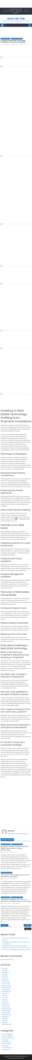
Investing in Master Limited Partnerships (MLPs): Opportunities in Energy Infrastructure (14, 848)
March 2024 (5, 1003)
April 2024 (4, 1001)
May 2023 (4, 1022)
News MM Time (16, 18)
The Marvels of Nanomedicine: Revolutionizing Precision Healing (28, 925)
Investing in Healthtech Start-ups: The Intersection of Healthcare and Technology (16, 900)
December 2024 (6, 985)
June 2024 (5, 997)
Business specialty (5, 38)
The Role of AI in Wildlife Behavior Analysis (5, 925)
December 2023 (6, 1009)
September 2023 (6, 1014)
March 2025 (5, 980)
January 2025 (5, 983)
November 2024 (6, 987)
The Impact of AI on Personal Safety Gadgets (14, 946)
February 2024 (6, 1005)
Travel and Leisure (7, 1047)
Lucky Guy (14, 878)
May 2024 (4, 999)
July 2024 (4, 995)
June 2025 (5, 976)
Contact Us (16, 12)
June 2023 (5, 1020)
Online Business (6, 1042)
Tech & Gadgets (6, 1044)
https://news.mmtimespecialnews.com (18, 834)
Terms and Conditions (8, 11)
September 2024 (6, 991)
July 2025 (4, 974)
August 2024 (5, 993)
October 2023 (6, 1012)
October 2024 (6, 989)
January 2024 (6, 1007)
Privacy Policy (19, 11)
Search (10, 926)
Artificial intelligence (7, 1034)
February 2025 (6, 982)
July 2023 (4, 1018)
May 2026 (4, 968)
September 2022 (6, 1024)
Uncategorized (6, 1049)
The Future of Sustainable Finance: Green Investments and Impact (15, 876)
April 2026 (4, 970)
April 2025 (4, 978)
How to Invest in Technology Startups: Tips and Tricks (16, 949)
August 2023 (5, 1016)
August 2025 (5, 972)
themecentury (20, 1058)
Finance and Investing (17, 38)
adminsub (16, 44)
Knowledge (5, 1040)
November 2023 (6, 1011)
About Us (26, 11)
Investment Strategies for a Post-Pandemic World (15, 947)
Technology (5, 1046)
